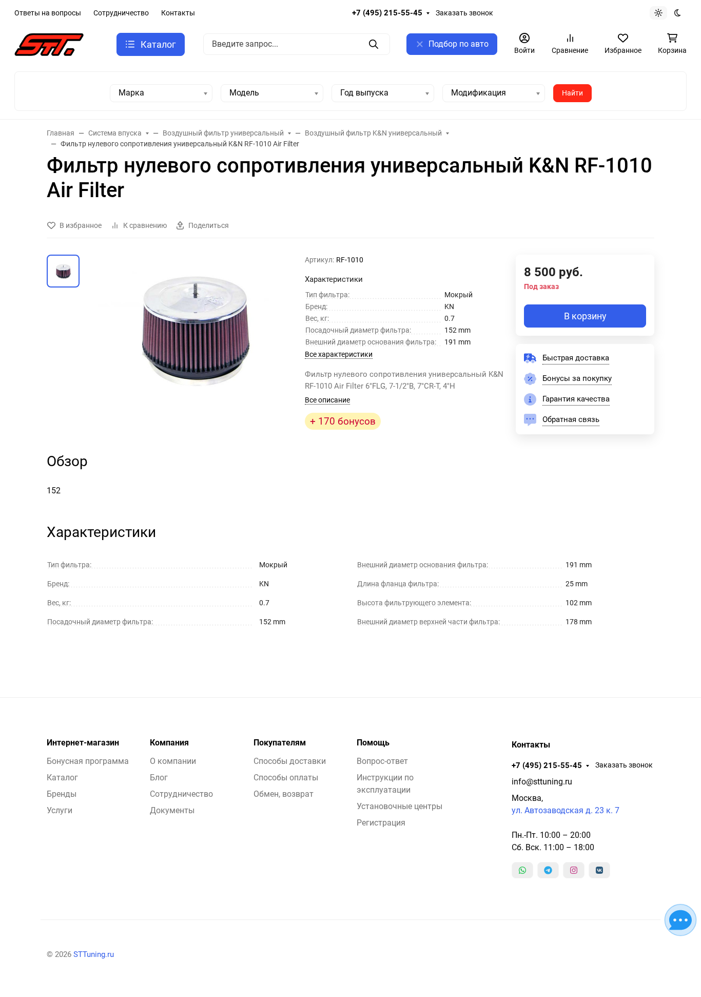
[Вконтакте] (599, 870)
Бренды (61, 794)
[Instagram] (574, 870)
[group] (194, 336)
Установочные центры (399, 806)
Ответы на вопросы (47, 13)
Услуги (59, 810)
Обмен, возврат (284, 794)
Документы (172, 810)
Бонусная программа (88, 761)
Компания (169, 743)
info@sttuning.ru (542, 782)
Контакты (178, 13)
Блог (159, 777)
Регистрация (381, 823)
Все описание (327, 400)
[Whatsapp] (522, 870)
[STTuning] (49, 44)
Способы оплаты (286, 777)
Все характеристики (339, 354)
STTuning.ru (93, 954)
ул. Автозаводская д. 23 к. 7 (565, 810)
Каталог (62, 777)
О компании (173, 761)
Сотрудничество (121, 13)
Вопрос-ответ (382, 761)
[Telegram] (548, 870)
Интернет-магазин (83, 743)
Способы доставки (290, 761)
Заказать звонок (464, 13)
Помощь (373, 743)
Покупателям (280, 743)
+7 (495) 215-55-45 (387, 12)
